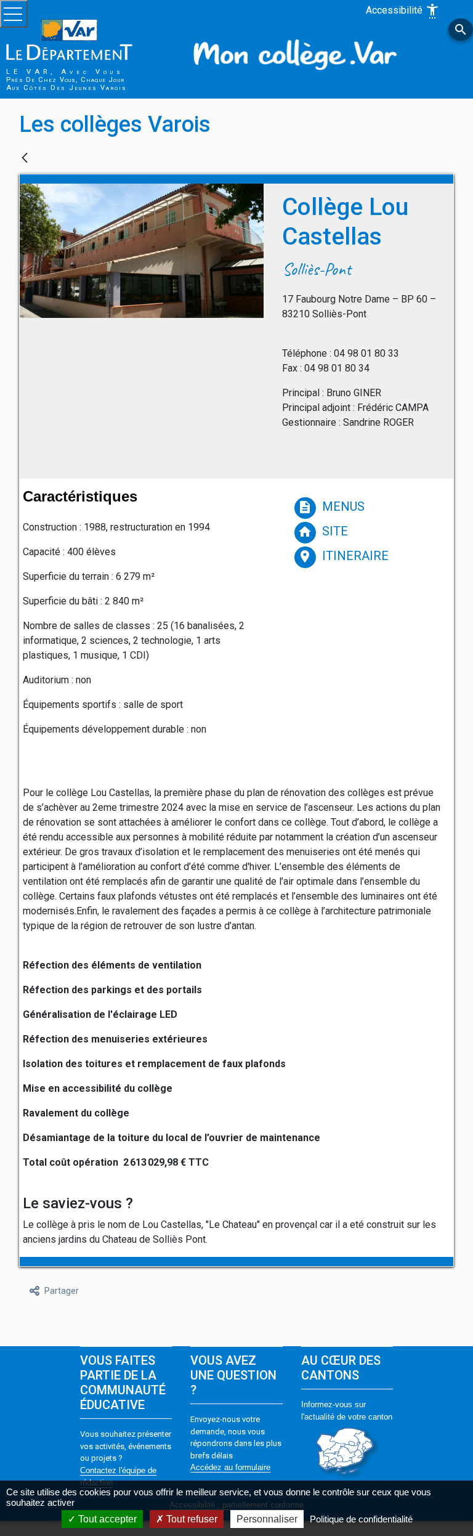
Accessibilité (403, 11)
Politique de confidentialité (361, 1519)
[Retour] (24, 158)
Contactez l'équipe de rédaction (118, 1476)
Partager (61, 1291)
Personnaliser (266, 1519)
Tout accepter (106, 1519)
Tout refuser (190, 1519)
